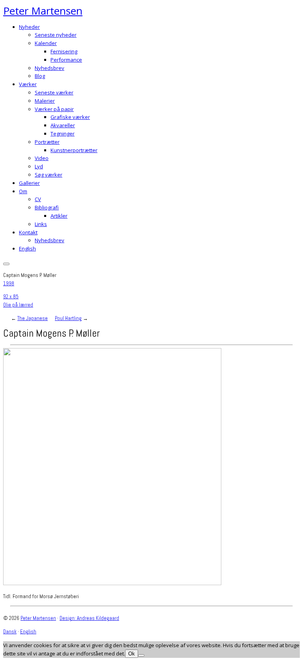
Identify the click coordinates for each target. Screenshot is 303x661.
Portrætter (47, 141)
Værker (28, 84)
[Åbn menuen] (6, 264)
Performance (66, 59)
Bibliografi (47, 207)
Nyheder (29, 26)
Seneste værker (54, 92)
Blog (40, 75)
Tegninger (62, 133)
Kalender (46, 43)
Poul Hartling (68, 318)
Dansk (10, 631)
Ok (131, 654)
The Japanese (32, 318)
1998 (8, 283)
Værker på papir (54, 109)
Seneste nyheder (56, 34)
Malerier (45, 100)
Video (42, 158)
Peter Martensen (42, 11)
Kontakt (28, 232)
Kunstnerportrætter (73, 150)
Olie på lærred (18, 304)
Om (23, 191)
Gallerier (29, 182)
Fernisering (63, 51)
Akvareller (62, 125)
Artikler (58, 215)
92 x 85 (11, 296)
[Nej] (141, 655)
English (27, 248)
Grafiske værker (70, 117)
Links (41, 224)
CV (38, 199)
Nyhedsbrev (49, 68)
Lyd (39, 166)
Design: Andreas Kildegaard (89, 618)
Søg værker (48, 174)
